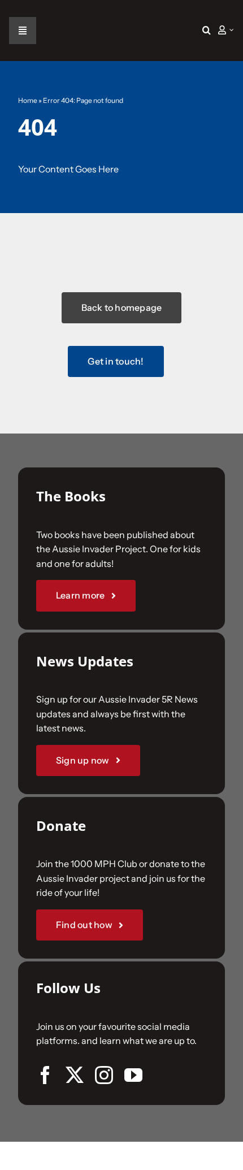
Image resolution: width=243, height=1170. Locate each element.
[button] (206, 30)
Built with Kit (121, 745)
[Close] (221, 419)
